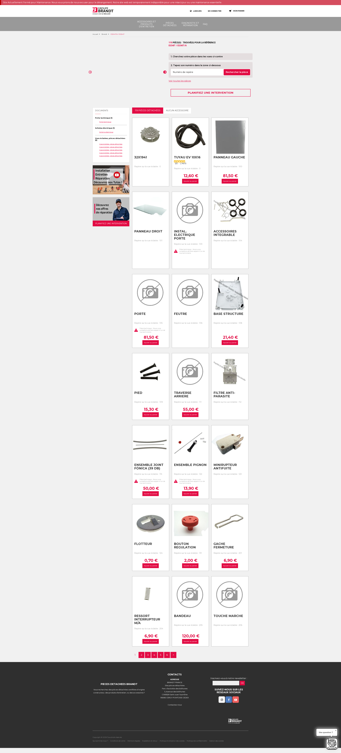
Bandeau (182, 616)
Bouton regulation (185, 545)
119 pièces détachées (147, 110)
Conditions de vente (117, 741)
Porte (140, 314)
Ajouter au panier (190, 181)
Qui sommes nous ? (100, 741)
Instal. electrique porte (184, 235)
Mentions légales (133, 741)
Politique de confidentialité (197, 741)
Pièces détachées (169, 24)
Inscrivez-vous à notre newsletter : (228, 678)
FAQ (205, 24)
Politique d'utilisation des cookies (172, 741)
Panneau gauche (229, 157)
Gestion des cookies (216, 741)
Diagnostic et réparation (190, 24)
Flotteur (143, 544)
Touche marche (228, 616)
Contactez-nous (175, 705)
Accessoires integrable (225, 233)
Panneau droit (148, 231)
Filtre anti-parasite (224, 394)
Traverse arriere (182, 394)
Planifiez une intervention (210, 92)
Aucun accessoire (177, 110)
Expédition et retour (149, 741)
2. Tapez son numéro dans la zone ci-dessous (196, 65)
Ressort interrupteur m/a (147, 619)
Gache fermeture (224, 545)
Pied (138, 393)
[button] (90, 72)
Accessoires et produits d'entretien (146, 24)
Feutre (180, 314)
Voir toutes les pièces (180, 81)
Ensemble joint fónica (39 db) (148, 466)
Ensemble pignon (190, 465)
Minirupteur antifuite (225, 466)
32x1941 (140, 157)
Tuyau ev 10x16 (187, 157)
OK (242, 683)
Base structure (228, 314)
